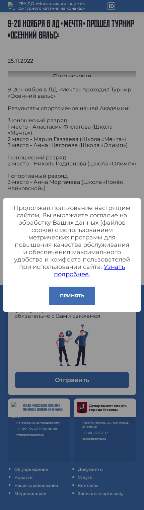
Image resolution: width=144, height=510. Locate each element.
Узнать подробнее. (89, 270)
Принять (72, 296)
